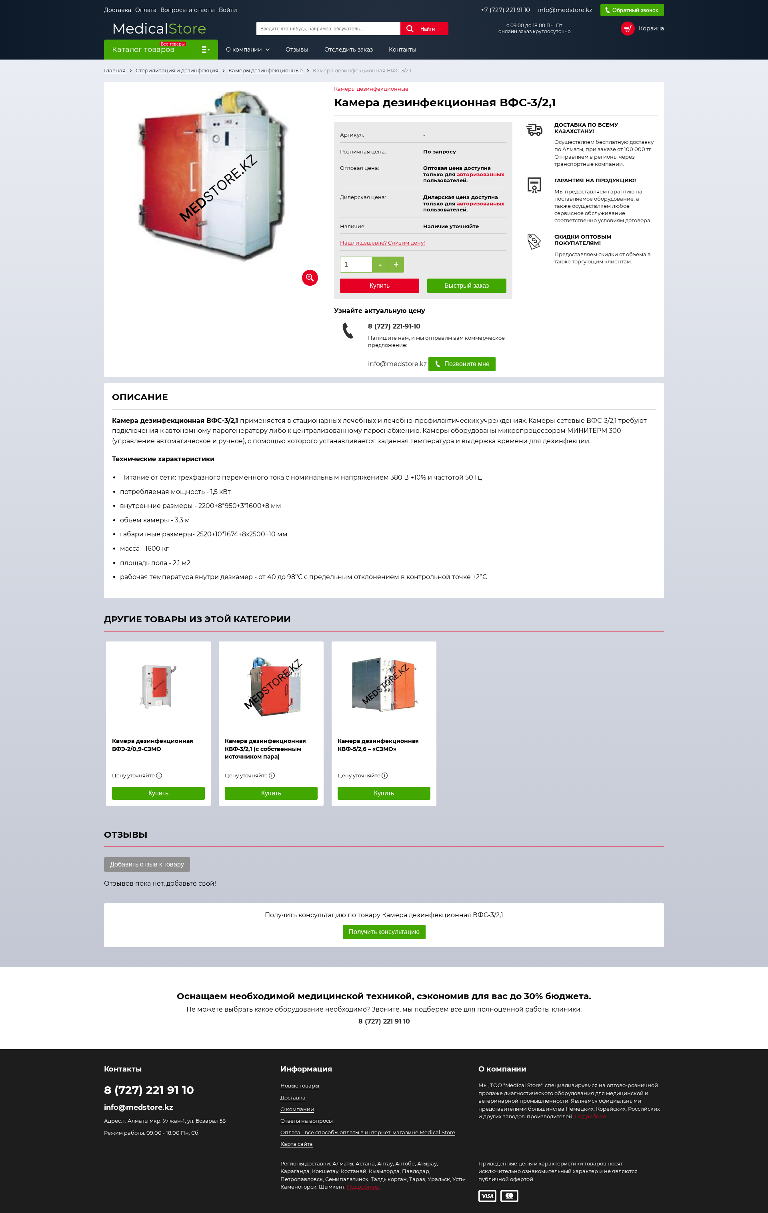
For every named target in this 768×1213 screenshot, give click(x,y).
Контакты (402, 49)
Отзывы (297, 49)
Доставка (117, 10)
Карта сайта (296, 1144)
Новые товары (299, 1085)
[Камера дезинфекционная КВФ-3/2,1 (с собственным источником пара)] (271, 685)
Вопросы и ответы (187, 10)
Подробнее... (592, 1116)
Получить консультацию (384, 931)
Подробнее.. (363, 1186)
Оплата (145, 10)
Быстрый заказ (466, 285)
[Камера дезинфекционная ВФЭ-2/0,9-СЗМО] (158, 685)
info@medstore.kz (565, 10)
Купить (380, 285)
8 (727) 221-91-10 (394, 326)
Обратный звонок (635, 10)
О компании (245, 49)
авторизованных (480, 174)
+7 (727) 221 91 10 (505, 10)
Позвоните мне (467, 364)
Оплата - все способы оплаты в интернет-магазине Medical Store (367, 1132)
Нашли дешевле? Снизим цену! (382, 243)
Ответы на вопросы (306, 1120)
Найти (427, 29)
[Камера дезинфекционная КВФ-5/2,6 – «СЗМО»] (384, 685)
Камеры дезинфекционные (371, 89)
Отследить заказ (348, 49)
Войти (228, 10)
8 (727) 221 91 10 (384, 1021)
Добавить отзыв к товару (147, 864)
